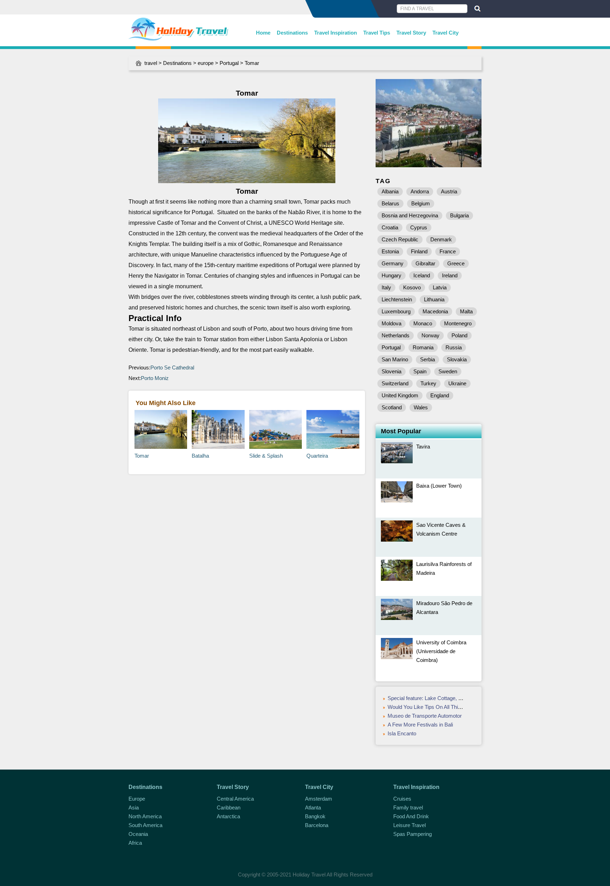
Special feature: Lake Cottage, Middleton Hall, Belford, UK (454, 698)
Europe (136, 799)
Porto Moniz (155, 378)
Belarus (390, 203)
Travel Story (411, 33)
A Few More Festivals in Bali (420, 725)
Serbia (427, 359)
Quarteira (317, 456)
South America (145, 825)
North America (145, 816)
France (447, 251)
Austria (449, 191)
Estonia (390, 251)
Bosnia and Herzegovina (410, 215)
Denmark (441, 239)
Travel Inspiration (335, 33)
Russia (453, 347)
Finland (419, 251)
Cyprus (418, 227)
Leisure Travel (409, 825)
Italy (386, 287)
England (439, 395)
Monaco (422, 323)
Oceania (138, 834)
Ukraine (457, 383)
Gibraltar (425, 263)
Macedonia (435, 311)
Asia (133, 807)
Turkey (428, 383)
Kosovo (412, 287)
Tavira (423, 447)
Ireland (450, 275)
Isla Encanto (402, 733)
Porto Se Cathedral (172, 367)
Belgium (420, 203)
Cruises (402, 799)
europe (206, 63)
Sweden (447, 371)
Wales (421, 407)
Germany (392, 263)
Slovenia (391, 371)
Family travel (408, 807)
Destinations (292, 33)
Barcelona (316, 825)
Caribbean (228, 807)
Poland (459, 335)
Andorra (420, 191)
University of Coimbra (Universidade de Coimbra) (441, 651)
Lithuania (434, 299)
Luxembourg (396, 311)
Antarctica (228, 816)
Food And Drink (411, 816)
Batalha (200, 456)
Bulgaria (459, 215)
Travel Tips (376, 33)
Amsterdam (318, 799)
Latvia (440, 287)
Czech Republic (400, 239)
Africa (135, 843)
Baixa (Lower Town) (439, 486)
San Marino (395, 359)
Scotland (392, 407)
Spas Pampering (412, 834)
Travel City (445, 33)
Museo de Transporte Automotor (425, 716)
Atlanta (313, 807)
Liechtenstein (397, 299)
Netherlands (395, 335)
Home (263, 33)
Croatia (390, 227)
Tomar (141, 456)
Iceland (421, 275)
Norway (430, 335)
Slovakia (457, 359)
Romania (423, 347)
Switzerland (395, 383)
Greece (456, 263)
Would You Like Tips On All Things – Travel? (438, 707)
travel (150, 63)
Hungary (391, 275)
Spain (419, 371)
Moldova (391, 323)
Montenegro (458, 323)
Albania (390, 191)
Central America (235, 799)
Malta (466, 311)
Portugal (229, 63)
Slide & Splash (266, 456)
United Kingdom (400, 395)
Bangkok (315, 816)
